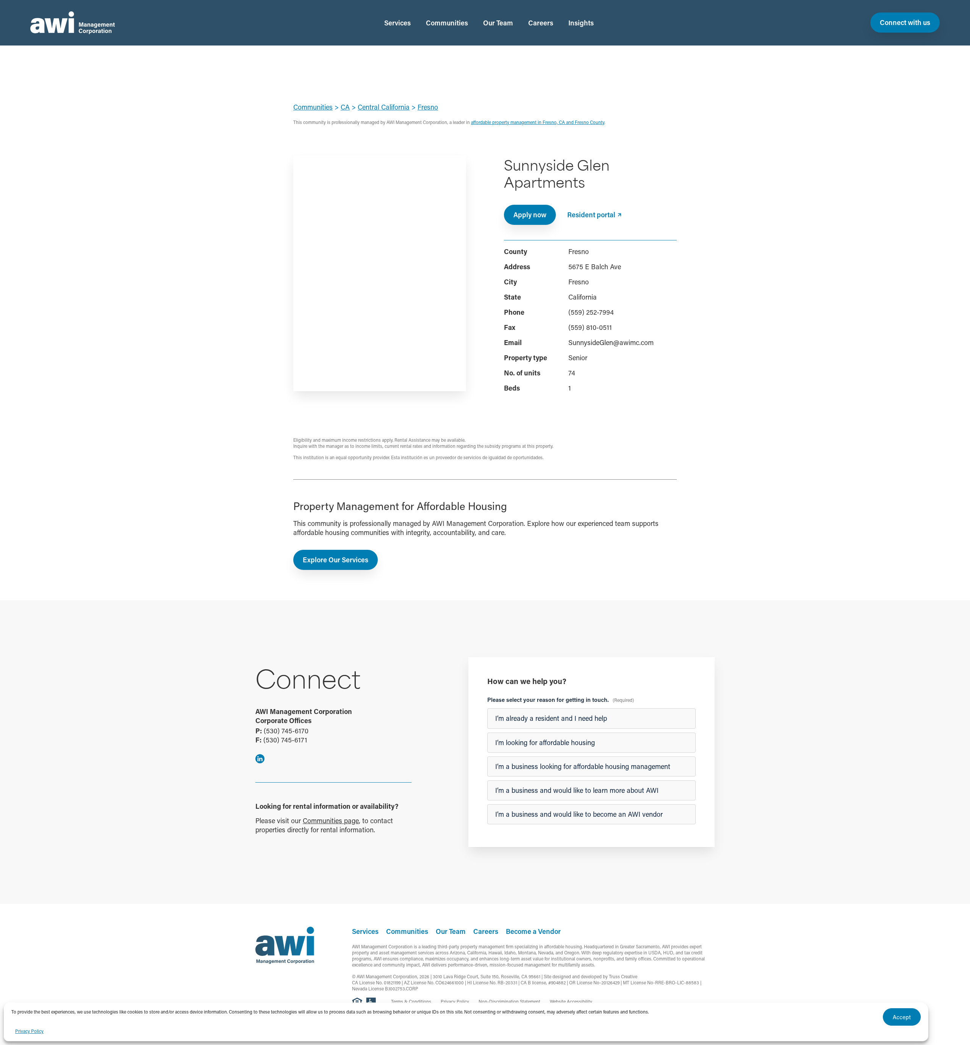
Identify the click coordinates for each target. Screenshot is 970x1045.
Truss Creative (623, 976)
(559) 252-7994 (591, 312)
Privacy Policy (29, 1031)
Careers (540, 22)
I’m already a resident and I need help (551, 718)
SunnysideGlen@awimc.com (611, 342)
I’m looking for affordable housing (545, 742)
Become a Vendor (533, 931)
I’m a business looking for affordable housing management (582, 766)
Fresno (428, 106)
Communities (447, 22)
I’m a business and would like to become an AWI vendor (579, 814)
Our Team (498, 22)
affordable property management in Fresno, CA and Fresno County (537, 122)
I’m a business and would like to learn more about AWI (577, 790)
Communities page (331, 820)
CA (345, 106)
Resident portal (591, 214)
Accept (902, 1017)
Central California (384, 106)
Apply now (529, 214)
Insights (581, 22)
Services (397, 22)
